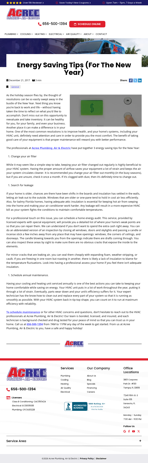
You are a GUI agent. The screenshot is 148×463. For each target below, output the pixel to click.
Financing (92, 387)
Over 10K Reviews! (32, 2)
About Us (91, 375)
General (15, 86)
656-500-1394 (54, 23)
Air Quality (73, 34)
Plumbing (10, 34)
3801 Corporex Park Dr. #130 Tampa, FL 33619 (131, 383)
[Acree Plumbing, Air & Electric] (23, 13)
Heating (40, 34)
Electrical (55, 34)
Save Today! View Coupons (74, 2)
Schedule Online (89, 24)
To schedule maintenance (23, 312)
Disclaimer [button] (101, 458)
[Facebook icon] (129, 431)
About (88, 34)
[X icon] (138, 431)
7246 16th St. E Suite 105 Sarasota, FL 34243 (130, 401)
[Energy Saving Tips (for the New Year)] (106, 110)
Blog (89, 379)
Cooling (25, 34)
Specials (91, 383)
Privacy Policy (87, 458)
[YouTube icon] (133, 431)
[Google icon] (124, 431)
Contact (101, 34)
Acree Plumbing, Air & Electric (51, 148)
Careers (91, 391)
